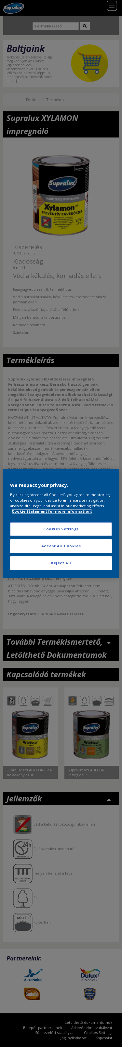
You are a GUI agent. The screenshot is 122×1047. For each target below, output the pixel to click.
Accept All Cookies (61, 545)
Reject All (61, 562)
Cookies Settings (61, 528)
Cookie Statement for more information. (52, 511)
